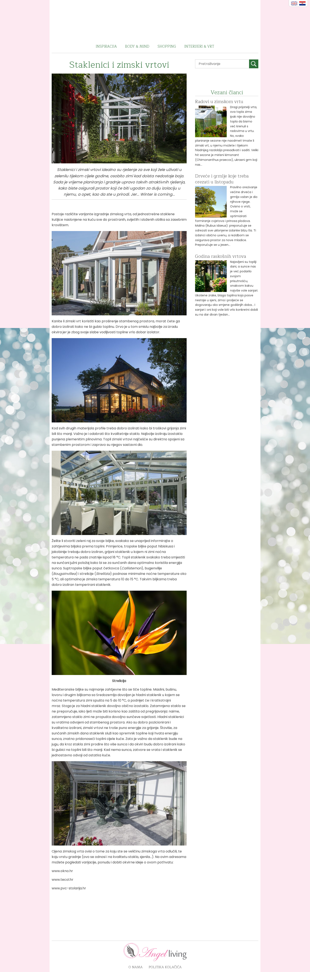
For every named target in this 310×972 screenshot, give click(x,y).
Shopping (167, 46)
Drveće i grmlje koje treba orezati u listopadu (222, 179)
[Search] (253, 63)
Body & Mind (137, 46)
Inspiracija (106, 46)
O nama (135, 967)
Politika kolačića (165, 967)
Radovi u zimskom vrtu (219, 101)
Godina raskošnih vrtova (220, 256)
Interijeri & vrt (199, 46)
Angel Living (155, 20)
